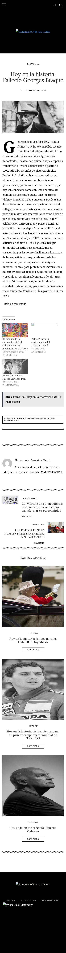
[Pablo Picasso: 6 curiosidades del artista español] (44, 330)
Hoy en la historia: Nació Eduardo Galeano (33, 829)
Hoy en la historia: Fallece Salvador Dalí (14, 377)
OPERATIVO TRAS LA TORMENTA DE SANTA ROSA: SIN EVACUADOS (24, 533)
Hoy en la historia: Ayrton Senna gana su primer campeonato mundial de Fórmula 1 (33, 735)
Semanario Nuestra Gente (33, 460)
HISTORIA (33, 64)
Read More (33, 650)
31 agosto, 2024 (36, 90)
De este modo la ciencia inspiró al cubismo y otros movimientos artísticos (15, 343)
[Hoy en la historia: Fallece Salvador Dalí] (15, 366)
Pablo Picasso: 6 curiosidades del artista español (40, 342)
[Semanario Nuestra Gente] (33, 31)
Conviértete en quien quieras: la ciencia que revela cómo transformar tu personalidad (42, 507)
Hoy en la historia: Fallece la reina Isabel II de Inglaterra (33, 640)
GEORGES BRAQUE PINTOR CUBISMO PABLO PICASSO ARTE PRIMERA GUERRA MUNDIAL (29, 420)
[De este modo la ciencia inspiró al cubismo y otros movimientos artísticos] (15, 330)
